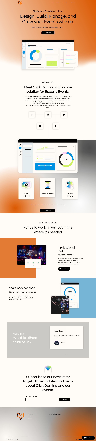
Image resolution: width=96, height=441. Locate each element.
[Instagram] (48, 114)
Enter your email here (31, 396)
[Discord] (79, 439)
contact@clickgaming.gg (55, 414)
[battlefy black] (32, 114)
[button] (62, 3)
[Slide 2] (67, 354)
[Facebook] (55, 126)
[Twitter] (63, 114)
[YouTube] (39, 126)
